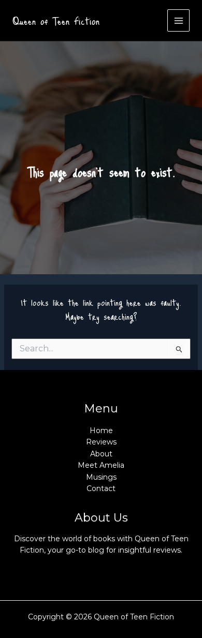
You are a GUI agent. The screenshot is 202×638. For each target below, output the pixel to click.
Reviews (101, 442)
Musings (101, 477)
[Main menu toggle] (178, 20)
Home (101, 430)
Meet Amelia (101, 465)
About (101, 453)
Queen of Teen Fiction (55, 20)
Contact (101, 488)
